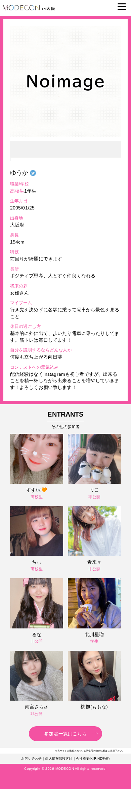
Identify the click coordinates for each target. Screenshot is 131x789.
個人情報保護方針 (58, 758)
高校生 (17, 191)
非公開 (94, 497)
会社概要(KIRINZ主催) (93, 758)
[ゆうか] (65, 135)
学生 (94, 641)
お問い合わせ (31, 758)
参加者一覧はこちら (65, 733)
